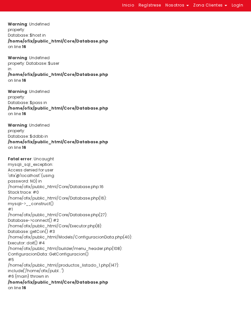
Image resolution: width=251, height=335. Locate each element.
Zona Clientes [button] (208, 5)
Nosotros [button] (175, 5)
